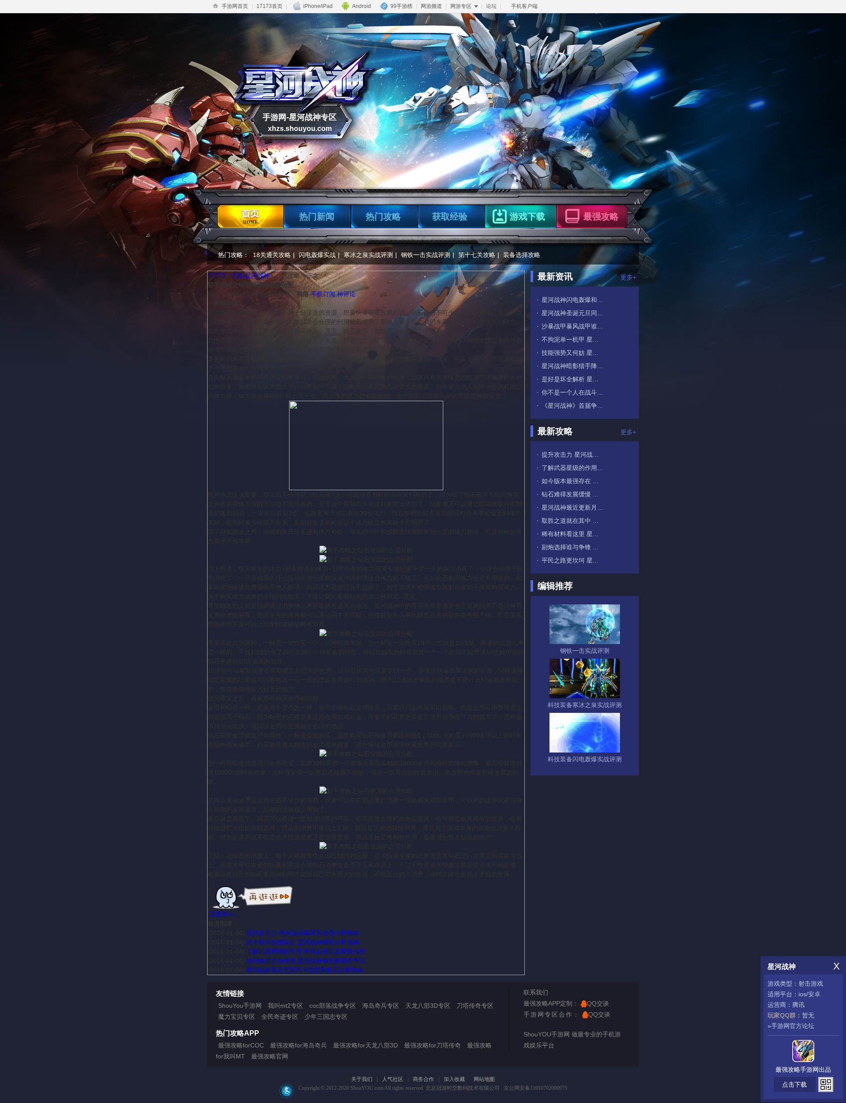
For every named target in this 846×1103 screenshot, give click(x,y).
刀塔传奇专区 (475, 1005)
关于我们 (361, 1079)
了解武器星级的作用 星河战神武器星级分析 (305, 951)
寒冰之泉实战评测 (368, 254)
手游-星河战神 (250, 275)
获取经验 (450, 216)
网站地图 (484, 1079)
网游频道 (431, 6)
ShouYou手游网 (240, 1005)
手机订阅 (323, 294)
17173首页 (269, 6)
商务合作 (423, 1079)
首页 (249, 214)
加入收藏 (454, 1079)
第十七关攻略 (476, 254)
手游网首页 (235, 6)
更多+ (628, 277)
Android (361, 6)
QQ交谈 (598, 1003)
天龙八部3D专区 (427, 1005)
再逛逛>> (222, 914)
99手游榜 (401, 6)
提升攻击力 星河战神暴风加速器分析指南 (302, 932)
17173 (216, 275)
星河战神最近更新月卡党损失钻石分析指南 (305, 969)
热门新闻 (316, 216)
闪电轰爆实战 (317, 254)
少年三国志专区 (326, 1016)
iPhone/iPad (318, 6)
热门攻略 (383, 216)
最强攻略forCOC (241, 1045)
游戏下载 (527, 216)
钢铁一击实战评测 (425, 254)
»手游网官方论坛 (791, 1025)
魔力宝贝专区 (236, 1016)
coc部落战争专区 (332, 1005)
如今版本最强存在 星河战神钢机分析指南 (302, 942)
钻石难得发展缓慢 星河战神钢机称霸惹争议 (305, 960)
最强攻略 (601, 216)
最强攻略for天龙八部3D (365, 1045)
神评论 (346, 294)
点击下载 (794, 1084)
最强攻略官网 (269, 1056)
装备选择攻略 (521, 254)
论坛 (491, 6)
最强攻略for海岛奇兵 (298, 1045)
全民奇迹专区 (279, 1016)
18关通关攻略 (272, 254)
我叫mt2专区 (285, 1005)
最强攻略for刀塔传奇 (432, 1045)
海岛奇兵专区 (380, 1005)
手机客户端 (524, 6)
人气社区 (392, 1079)
